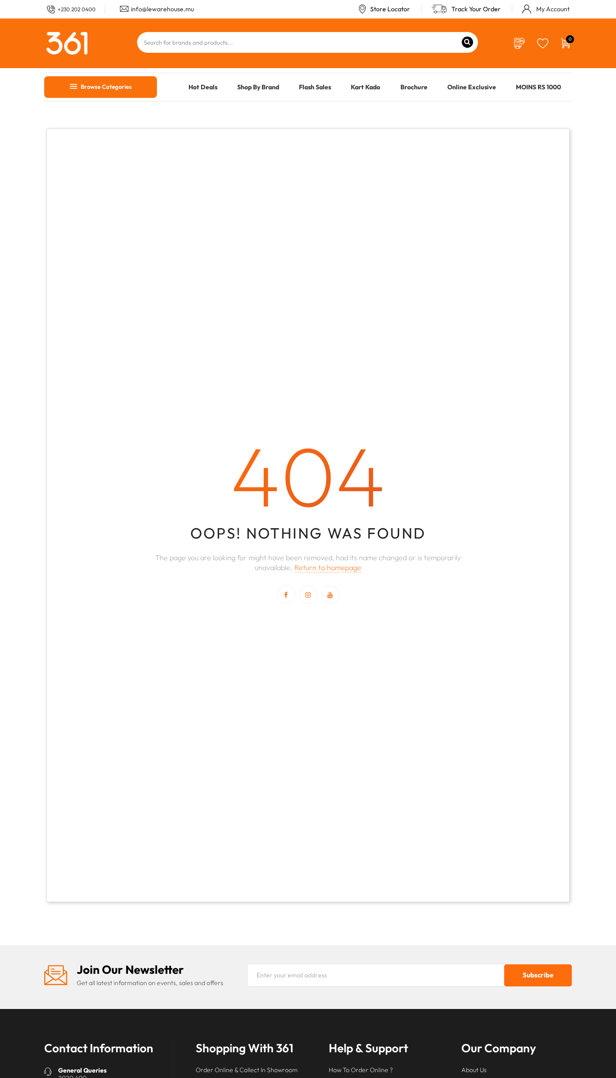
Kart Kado (365, 87)
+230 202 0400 (77, 9)
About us (474, 1070)
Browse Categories (105, 86)
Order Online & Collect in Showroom (247, 1070)
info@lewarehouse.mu (162, 9)
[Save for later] (542, 42)
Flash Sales (315, 87)
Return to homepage (327, 567)
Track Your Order (476, 9)
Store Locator (390, 9)
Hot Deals (202, 87)
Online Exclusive (471, 87)
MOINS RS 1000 (538, 87)
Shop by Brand (258, 87)
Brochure (414, 87)
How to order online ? (361, 1070)
